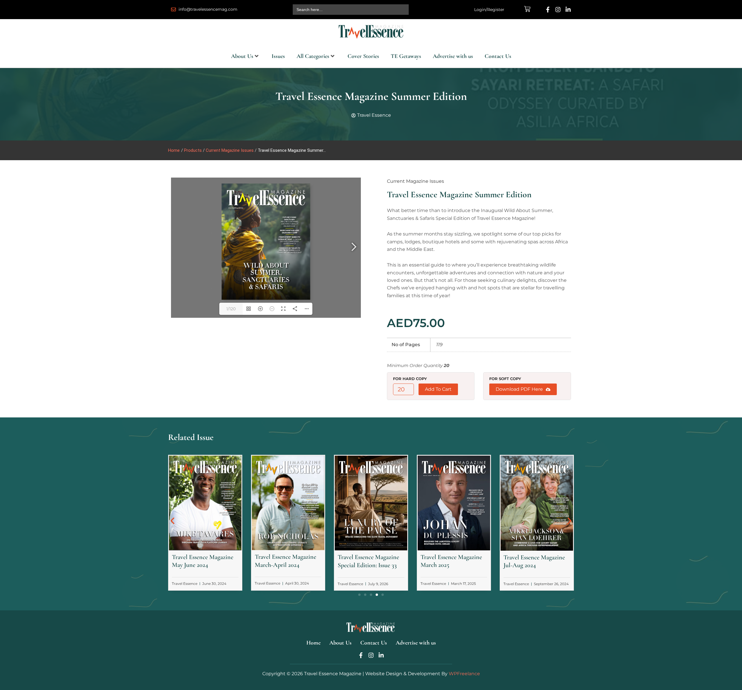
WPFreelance (464, 673)
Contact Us (498, 56)
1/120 (231, 308)
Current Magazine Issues (415, 181)
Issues (278, 56)
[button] (172, 520)
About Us (242, 56)
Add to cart (438, 389)
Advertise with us (453, 56)
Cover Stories (363, 56)
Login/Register (489, 9)
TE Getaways (406, 56)
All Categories (313, 56)
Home (174, 150)
